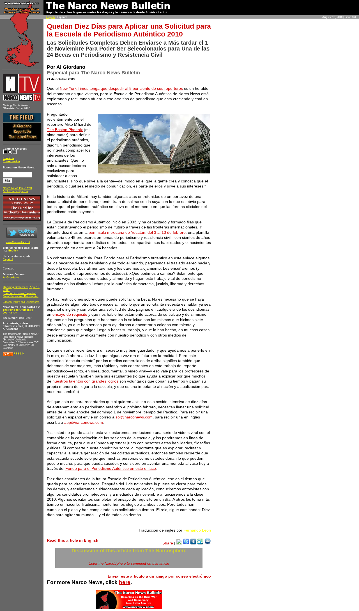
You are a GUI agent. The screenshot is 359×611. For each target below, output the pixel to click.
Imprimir (8, 158)
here (124, 582)
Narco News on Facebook (18, 242)
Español (8, 259)
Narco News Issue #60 (17, 187)
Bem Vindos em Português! (20, 296)
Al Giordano (11, 277)
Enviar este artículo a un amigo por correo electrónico (159, 576)
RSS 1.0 (19, 353)
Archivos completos (15, 191)
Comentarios (11, 161)
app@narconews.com (83, 422)
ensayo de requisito (69, 314)
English (50, 17)
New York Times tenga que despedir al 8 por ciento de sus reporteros (121, 88)
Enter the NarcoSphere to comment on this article (129, 564)
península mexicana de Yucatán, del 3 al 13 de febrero (137, 232)
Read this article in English (72, 540)
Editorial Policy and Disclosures (21, 302)
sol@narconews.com (134, 417)
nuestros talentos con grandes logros (85, 381)
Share (167, 543)
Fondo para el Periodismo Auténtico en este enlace (110, 468)
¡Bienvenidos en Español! (19, 293)
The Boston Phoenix (65, 129)
